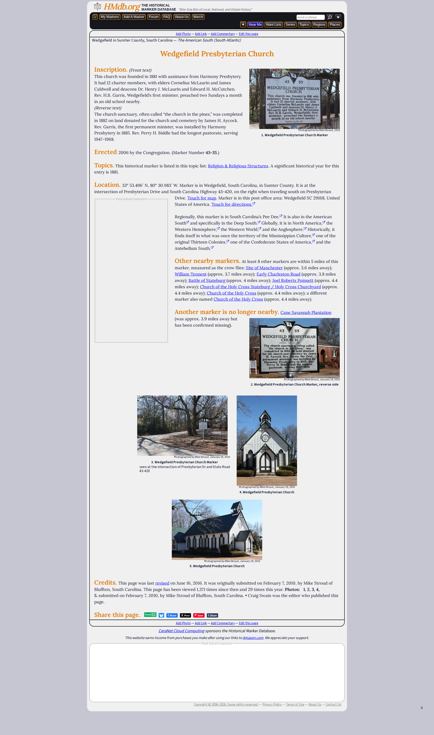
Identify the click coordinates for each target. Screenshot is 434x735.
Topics (304, 24)
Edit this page (248, 34)
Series (290, 24)
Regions (319, 24)
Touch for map (201, 198)
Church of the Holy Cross (231, 293)
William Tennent (191, 274)
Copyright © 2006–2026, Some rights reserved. (226, 704)
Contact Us (333, 704)
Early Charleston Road (278, 274)
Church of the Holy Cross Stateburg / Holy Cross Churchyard (260, 286)
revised (162, 583)
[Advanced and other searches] (338, 17)
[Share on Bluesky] (161, 615)
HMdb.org (121, 6)
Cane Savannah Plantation (306, 312)
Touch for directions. (232, 204)
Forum (154, 17)
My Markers (110, 17)
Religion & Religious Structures (238, 166)
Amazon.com (253, 637)
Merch (198, 17)
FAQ (166, 17)
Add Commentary (223, 34)
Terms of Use (295, 704)
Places (335, 24)
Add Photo (183, 34)
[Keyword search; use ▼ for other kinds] (329, 17)
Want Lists (273, 24)
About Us (182, 17)
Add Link (201, 34)
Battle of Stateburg (207, 280)
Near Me (255, 24)
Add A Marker (134, 17)
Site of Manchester (264, 267)
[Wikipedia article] (281, 216)
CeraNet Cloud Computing (181, 631)
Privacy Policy (272, 704)
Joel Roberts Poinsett (293, 280)
